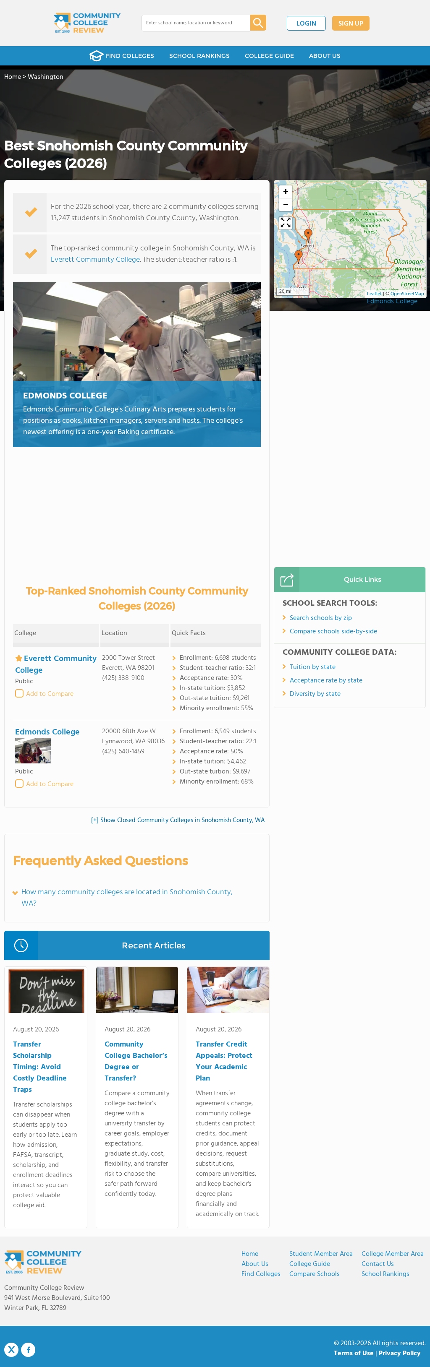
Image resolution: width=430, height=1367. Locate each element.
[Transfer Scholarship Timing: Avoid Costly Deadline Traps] (46, 991)
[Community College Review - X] (11, 1350)
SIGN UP (350, 23)
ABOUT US (325, 56)
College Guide (309, 1264)
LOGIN (306, 23)
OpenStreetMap (407, 294)
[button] (298, 257)
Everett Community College (95, 260)
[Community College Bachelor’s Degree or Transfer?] (137, 991)
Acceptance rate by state (326, 681)
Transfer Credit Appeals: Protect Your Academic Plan (224, 1061)
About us (254, 1264)
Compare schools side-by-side (333, 632)
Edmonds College (65, 396)
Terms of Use (354, 1353)
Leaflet (374, 294)
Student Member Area (321, 1254)
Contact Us (378, 1264)
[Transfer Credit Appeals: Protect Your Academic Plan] (228, 991)
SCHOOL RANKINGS (199, 56)
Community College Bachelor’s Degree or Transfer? (136, 1061)
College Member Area (393, 1254)
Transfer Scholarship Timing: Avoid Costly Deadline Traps (40, 1067)
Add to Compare (49, 694)
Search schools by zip (321, 618)
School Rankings (385, 1274)
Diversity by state (315, 694)
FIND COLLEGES (130, 56)
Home (249, 1254)
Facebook (28, 1350)
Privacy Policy (400, 1353)
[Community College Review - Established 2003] (87, 23)
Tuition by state (313, 667)
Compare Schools (314, 1274)
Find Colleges (261, 1274)
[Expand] (285, 223)
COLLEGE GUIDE (269, 56)
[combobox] (190, 23)
